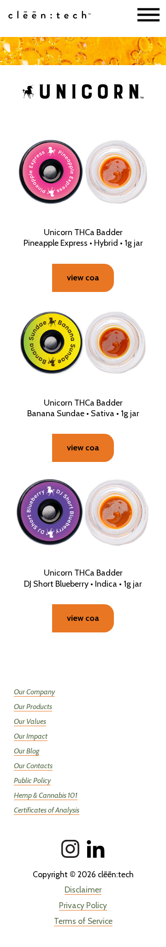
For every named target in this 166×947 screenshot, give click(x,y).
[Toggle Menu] (148, 15)
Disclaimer (83, 889)
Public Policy (32, 780)
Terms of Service (83, 921)
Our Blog (26, 751)
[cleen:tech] (57, 15)
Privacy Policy (83, 905)
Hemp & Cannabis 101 (45, 795)
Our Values (30, 721)
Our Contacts (33, 765)
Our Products (33, 706)
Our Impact (30, 736)
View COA (83, 618)
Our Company (34, 691)
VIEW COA (83, 278)
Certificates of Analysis (46, 810)
